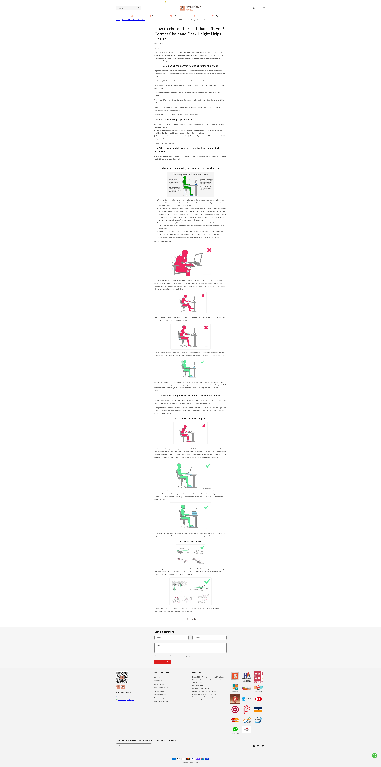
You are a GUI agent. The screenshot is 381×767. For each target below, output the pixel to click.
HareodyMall (187, 762)
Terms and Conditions (161, 701)
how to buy (158, 680)
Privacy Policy (159, 698)
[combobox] (128, 8)
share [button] (158, 48)
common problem (160, 694)
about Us (157, 677)
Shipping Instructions (161, 687)
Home (118, 20)
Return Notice (159, 691)
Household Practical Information (133, 20)
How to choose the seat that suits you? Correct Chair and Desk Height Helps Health (176, 20)
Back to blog (192, 619)
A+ (249, 8)
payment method (159, 684)
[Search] (138, 8)
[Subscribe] (149, 745)
